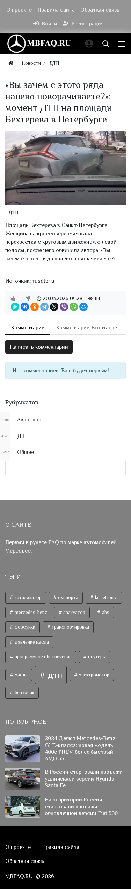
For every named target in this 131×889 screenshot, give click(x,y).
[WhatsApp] (74, 307)
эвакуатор (73, 612)
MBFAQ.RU (18, 876)
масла (21, 674)
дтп (54, 675)
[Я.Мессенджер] (15, 307)
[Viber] (64, 307)
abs (105, 612)
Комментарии (28, 328)
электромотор (93, 674)
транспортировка (70, 627)
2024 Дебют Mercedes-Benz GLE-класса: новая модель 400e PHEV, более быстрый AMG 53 (80, 748)
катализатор (28, 597)
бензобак (24, 692)
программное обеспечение (43, 656)
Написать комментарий (39, 347)
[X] (54, 307)
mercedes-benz (30, 612)
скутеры (96, 656)
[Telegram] (44, 307)
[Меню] (122, 43)
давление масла (31, 642)
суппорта (67, 597)
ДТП (13, 212)
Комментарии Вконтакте (86, 328)
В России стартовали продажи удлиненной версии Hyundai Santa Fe (84, 778)
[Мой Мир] (83, 307)
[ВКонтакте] (25, 307)
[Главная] (10, 63)
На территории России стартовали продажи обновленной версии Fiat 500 (81, 806)
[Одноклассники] (34, 307)
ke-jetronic (105, 597)
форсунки (24, 627)
